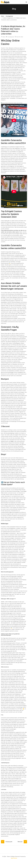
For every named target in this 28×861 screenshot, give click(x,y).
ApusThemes (14, 858)
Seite (12, 441)
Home (2, 16)
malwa (3, 36)
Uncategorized (9, 16)
